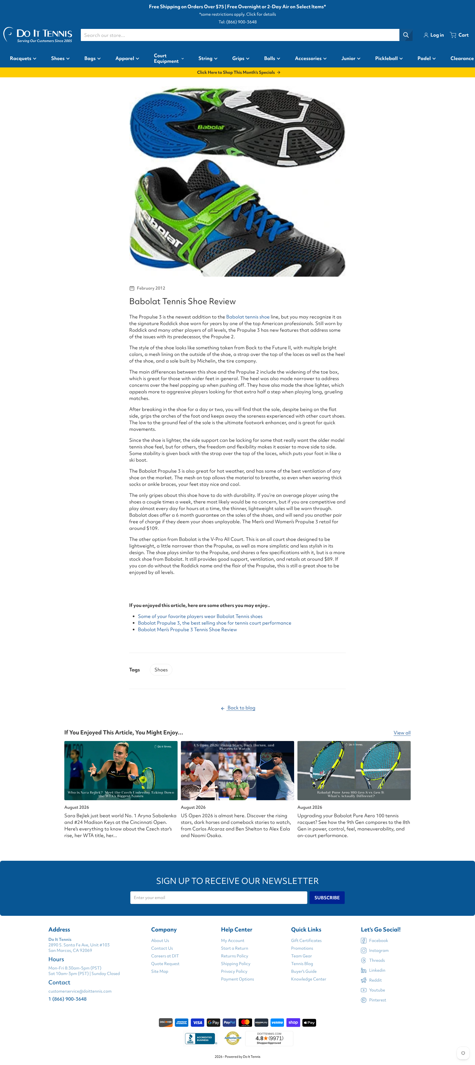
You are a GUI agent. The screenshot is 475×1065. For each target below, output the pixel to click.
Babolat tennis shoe (248, 317)
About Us (160, 940)
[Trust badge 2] (233, 1038)
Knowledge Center (308, 979)
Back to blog (241, 707)
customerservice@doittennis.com (80, 991)
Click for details (261, 14)
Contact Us (162, 948)
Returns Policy (234, 956)
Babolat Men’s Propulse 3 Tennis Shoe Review (187, 629)
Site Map (159, 971)
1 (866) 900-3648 (67, 999)
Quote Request (165, 963)
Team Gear (301, 956)
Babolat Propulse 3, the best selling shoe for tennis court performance (214, 623)
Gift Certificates (306, 940)
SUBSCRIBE (327, 898)
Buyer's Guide (304, 971)
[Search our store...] (406, 35)
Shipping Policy (235, 963)
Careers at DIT (165, 956)
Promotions (302, 948)
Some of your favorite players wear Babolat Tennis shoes (200, 616)
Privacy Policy (234, 971)
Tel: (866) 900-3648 (238, 22)
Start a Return (234, 948)
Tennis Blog (302, 963)
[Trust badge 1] (200, 1038)
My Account (232, 940)
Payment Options (237, 979)
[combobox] (246, 35)
